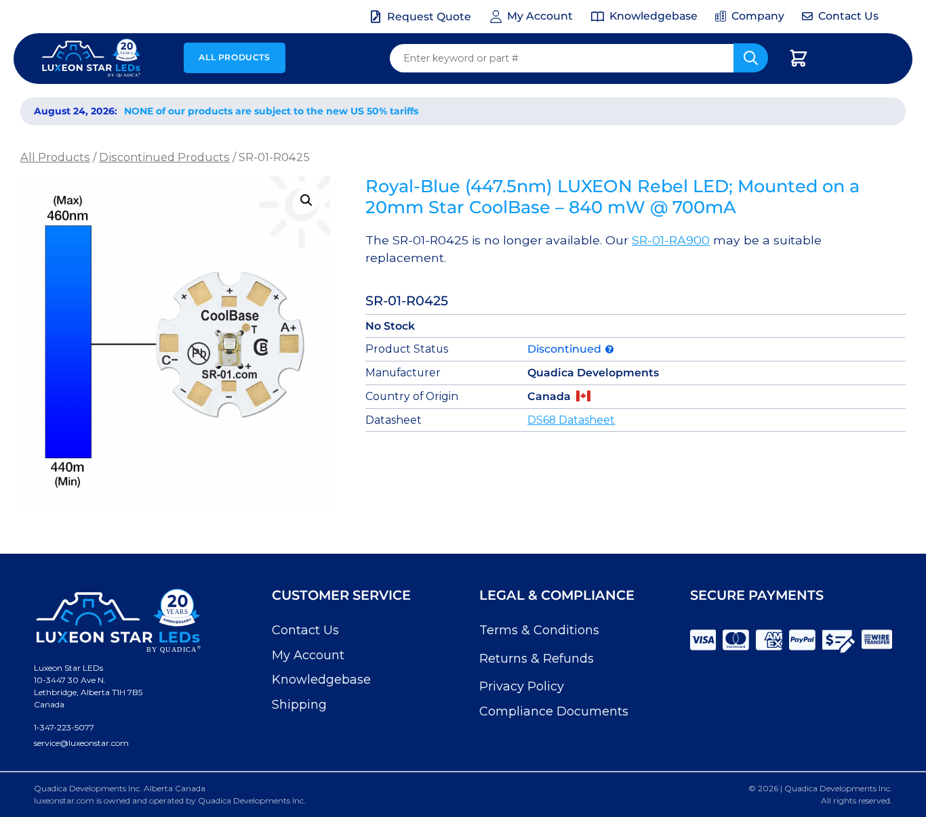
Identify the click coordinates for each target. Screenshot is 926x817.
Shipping (299, 704)
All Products (234, 57)
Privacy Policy (521, 686)
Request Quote (429, 16)
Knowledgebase (321, 679)
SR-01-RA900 (671, 240)
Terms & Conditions (539, 630)
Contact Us (305, 630)
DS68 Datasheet (571, 420)
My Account (308, 655)
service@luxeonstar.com (81, 743)
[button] (306, 200)
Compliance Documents (553, 711)
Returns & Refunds (536, 658)
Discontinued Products (164, 157)
